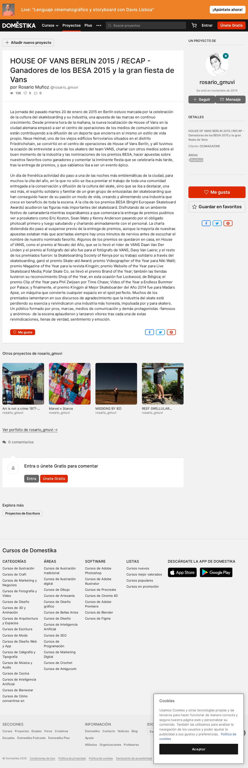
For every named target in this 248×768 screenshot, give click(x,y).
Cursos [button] (48, 25)
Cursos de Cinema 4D (101, 596)
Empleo (36, 731)
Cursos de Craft (14, 574)
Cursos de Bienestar (17, 690)
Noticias (123, 731)
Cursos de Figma (97, 618)
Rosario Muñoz (48, 87)
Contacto (108, 731)
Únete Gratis (54, 478)
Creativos (61, 731)
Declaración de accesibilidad (134, 758)
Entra (31, 478)
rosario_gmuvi (50, 353)
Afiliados (91, 744)
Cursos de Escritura (17, 629)
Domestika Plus (59, 738)
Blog (135, 731)
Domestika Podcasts (31, 738)
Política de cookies (101, 758)
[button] (99, 25)
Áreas (50, 561)
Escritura (196, 160)
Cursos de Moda (14, 635)
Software (95, 561)
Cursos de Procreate (100, 589)
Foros (48, 731)
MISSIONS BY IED (108, 408)
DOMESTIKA (19, 25)
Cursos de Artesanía (59, 596)
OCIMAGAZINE (210, 146)
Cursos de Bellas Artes (61, 612)
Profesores (131, 744)
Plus (88, 25)
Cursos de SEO (55, 635)
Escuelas (8, 738)
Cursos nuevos (137, 568)
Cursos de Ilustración (18, 568)
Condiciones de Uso (42, 758)
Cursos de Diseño (15, 602)
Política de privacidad (72, 758)
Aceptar (199, 749)
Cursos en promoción (142, 586)
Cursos (7, 731)
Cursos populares (139, 580)
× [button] (243, 9)
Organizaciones (110, 744)
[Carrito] (194, 25)
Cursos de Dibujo (57, 589)
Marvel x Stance (61, 408)
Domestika (92, 731)
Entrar (207, 25)
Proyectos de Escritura (22, 513)
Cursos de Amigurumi (60, 669)
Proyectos (71, 25)
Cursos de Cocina (15, 673)
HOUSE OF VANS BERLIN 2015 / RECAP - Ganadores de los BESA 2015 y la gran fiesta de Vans (216, 135)
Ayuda (89, 738)
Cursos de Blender (99, 612)
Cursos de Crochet (58, 663)
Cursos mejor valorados (144, 574)
